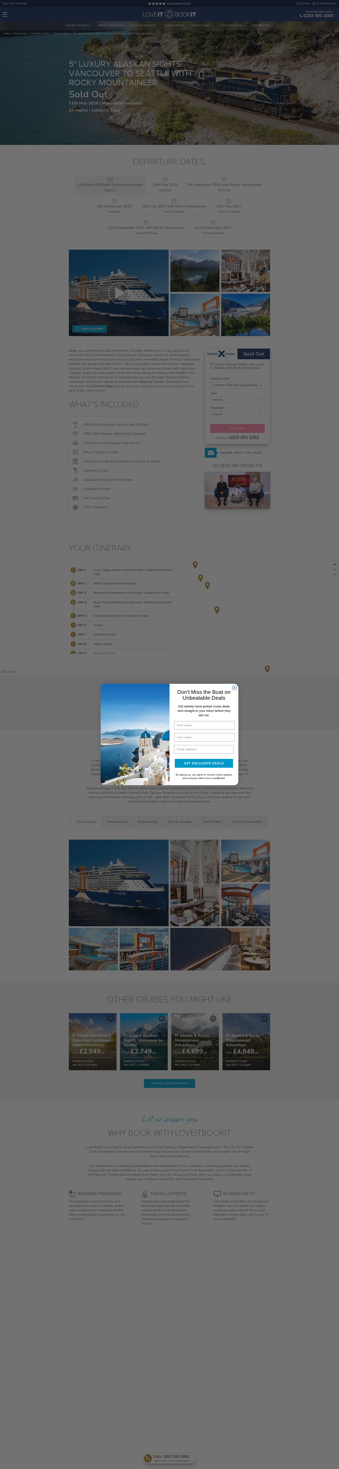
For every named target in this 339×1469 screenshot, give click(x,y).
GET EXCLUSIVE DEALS (204, 763)
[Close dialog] (234, 688)
